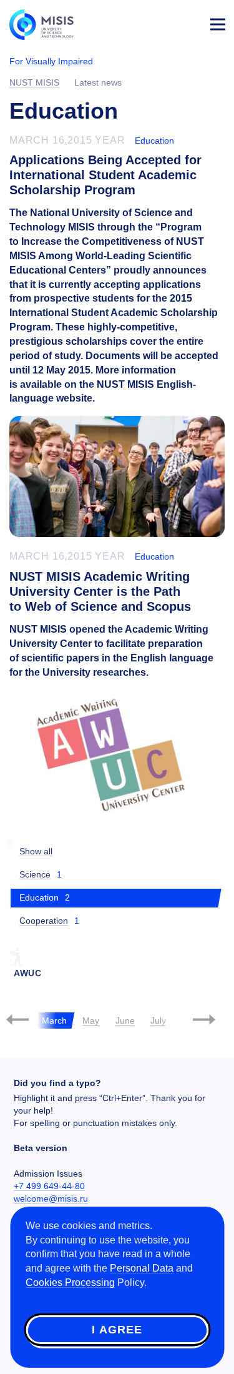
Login (187, 22)
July (158, 1021)
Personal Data (141, 1268)
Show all (35, 851)
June (125, 1021)
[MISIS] (47, 24)
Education (154, 141)
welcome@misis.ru (51, 1198)
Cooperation (43, 921)
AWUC (28, 973)
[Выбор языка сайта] (159, 21)
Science (35, 874)
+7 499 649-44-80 (49, 1186)
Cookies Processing (70, 1282)
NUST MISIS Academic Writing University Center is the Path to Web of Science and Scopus (100, 591)
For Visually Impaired (51, 61)
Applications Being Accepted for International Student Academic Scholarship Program (105, 175)
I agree (117, 1329)
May (90, 1021)
